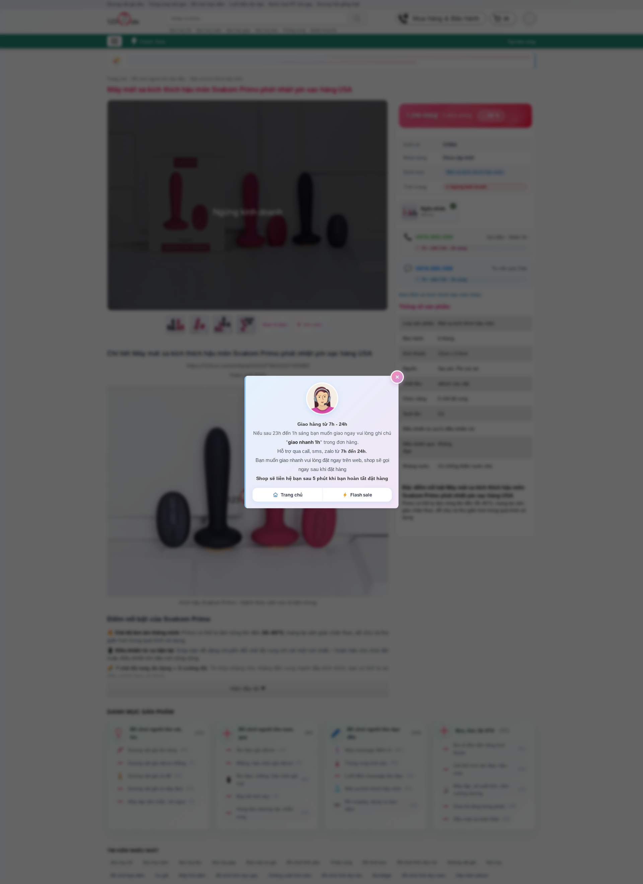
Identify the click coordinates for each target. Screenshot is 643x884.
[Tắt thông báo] (397, 377)
